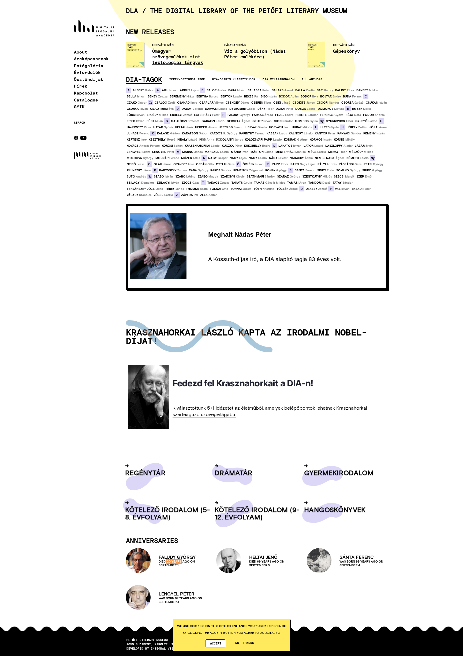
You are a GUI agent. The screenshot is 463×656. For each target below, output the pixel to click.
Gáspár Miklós (269, 182)
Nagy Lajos (302, 164)
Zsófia (305, 90)
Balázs (138, 152)
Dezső (319, 182)
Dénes (237, 102)
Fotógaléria (88, 65)
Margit (344, 176)
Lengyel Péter (176, 593)
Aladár (339, 146)
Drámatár (234, 473)
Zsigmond (248, 170)
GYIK (79, 106)
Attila (190, 158)
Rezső (162, 139)
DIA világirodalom (278, 79)
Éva (162, 109)
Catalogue (86, 99)
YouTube (83, 138)
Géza (182, 96)
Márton (168, 133)
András (373, 115)
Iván (279, 127)
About (80, 51)
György (238, 115)
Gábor (143, 90)
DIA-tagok (144, 79)
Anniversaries (152, 540)
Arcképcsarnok (91, 58)
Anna (378, 127)
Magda (207, 176)
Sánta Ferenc (356, 557)
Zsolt (165, 102)
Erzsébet (185, 121)
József (282, 90)
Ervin (364, 146)
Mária (361, 109)
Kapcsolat (86, 92)
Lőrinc (185, 176)
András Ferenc (143, 146)
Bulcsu (207, 96)
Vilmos (211, 102)
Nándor (283, 121)
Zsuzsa (157, 96)
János (304, 102)
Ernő (364, 176)
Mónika (290, 152)
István (170, 90)
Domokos (140, 182)
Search (79, 122)
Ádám (288, 96)
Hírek (80, 85)
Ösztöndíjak (88, 79)
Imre (187, 102)
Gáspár (217, 158)
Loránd (192, 109)
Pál (251, 96)
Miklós (367, 90)
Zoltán (357, 127)
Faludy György (177, 557)
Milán (155, 121)
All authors (312, 79)
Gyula (306, 121)
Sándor (328, 102)
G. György (223, 133)
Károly (325, 90)
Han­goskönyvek (335, 510)
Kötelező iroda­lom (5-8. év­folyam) (167, 513)
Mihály (344, 139)
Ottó (205, 164)
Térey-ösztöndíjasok (187, 79)
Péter (259, 90)
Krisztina (263, 189)
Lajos (189, 90)
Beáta (197, 189)
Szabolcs (139, 195)
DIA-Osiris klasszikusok (233, 79)
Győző (352, 102)
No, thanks (244, 642)
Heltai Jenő (263, 557)
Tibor (344, 90)
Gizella (256, 127)
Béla (309, 96)
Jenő (184, 127)
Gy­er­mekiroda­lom (339, 473)
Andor (216, 90)
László (231, 96)
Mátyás (331, 109)
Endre (330, 96)
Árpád (262, 115)
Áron (296, 182)
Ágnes (238, 121)
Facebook (76, 138)
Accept (215, 643)
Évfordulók (87, 72)
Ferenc (352, 96)
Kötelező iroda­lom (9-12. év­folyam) (257, 513)
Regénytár (145, 473)
